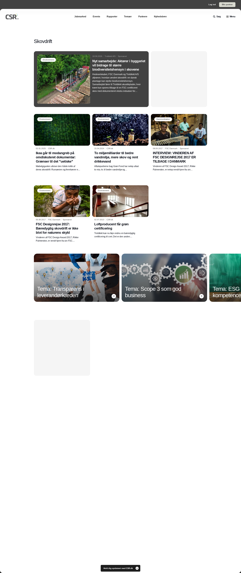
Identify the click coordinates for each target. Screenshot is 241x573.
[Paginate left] (36, 277)
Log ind (212, 4)
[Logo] (12, 16)
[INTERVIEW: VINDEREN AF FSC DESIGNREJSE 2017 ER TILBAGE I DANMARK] (179, 142)
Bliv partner (227, 4)
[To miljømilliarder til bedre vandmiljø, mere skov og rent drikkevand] (120, 142)
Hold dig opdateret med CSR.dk (118, 568)
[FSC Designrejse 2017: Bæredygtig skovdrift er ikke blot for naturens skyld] (62, 213)
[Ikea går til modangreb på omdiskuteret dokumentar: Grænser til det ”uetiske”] (62, 142)
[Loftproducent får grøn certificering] (120, 211)
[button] (114, 296)
